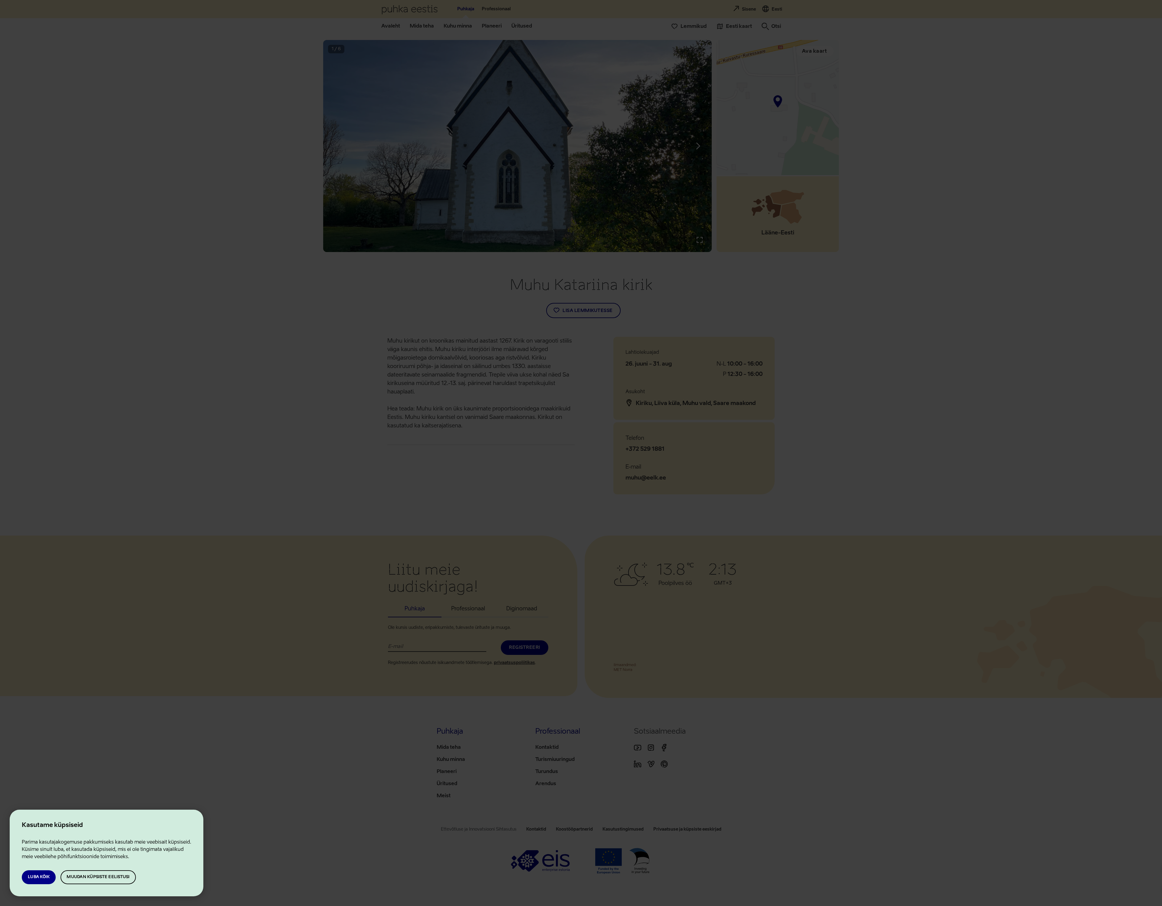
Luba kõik (39, 877)
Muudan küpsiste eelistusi (98, 877)
